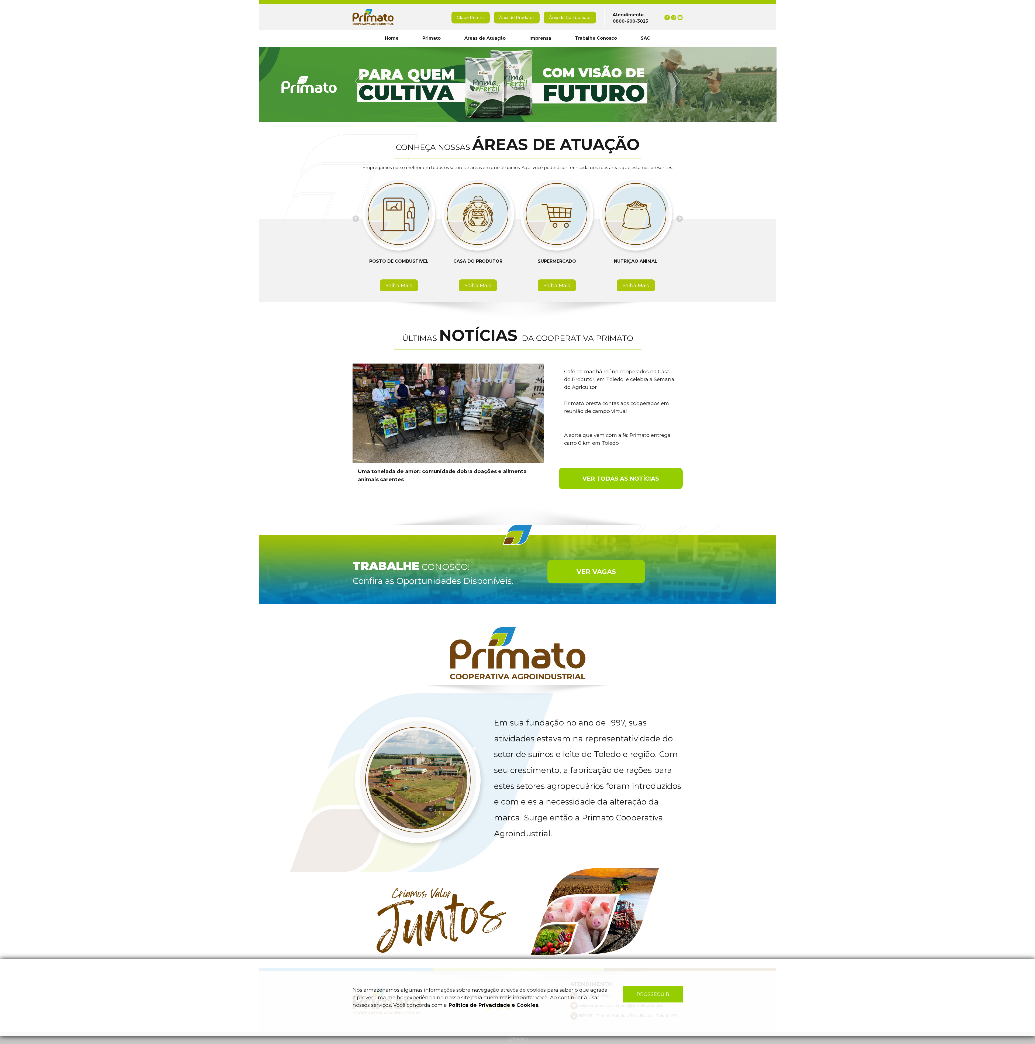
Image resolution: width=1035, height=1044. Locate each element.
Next (676, 81)
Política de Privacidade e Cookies (493, 1005)
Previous (360, 81)
